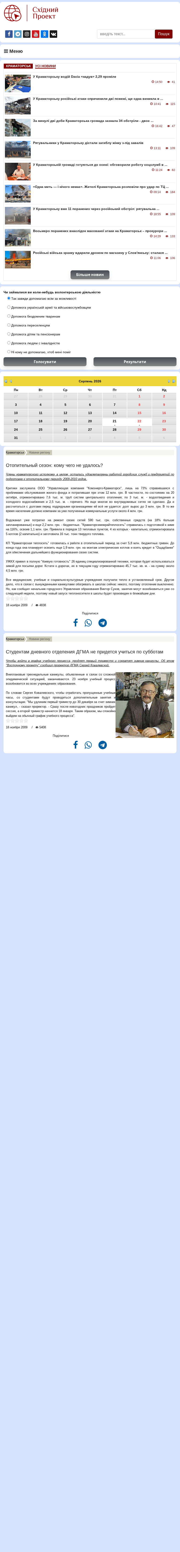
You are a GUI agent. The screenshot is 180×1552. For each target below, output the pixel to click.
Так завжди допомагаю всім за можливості (43, 298)
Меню (15, 51)
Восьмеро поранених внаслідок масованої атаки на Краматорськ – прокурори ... (100, 231)
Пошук (163, 34)
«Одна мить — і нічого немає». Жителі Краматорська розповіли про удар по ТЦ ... (101, 187)
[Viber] (89, 625)
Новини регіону (39, 452)
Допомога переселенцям (30, 325)
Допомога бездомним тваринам (35, 316)
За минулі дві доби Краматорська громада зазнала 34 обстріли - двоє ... (93, 121)
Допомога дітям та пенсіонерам (35, 334)
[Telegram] (103, 625)
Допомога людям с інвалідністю (35, 343)
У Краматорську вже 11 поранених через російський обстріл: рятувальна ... (96, 209)
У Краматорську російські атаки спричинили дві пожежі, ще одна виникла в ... (98, 99)
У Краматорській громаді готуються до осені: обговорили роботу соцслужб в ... (100, 165)
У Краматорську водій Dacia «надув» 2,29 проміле (74, 76)
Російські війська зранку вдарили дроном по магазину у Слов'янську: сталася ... (100, 253)
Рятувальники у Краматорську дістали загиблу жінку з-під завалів (88, 143)
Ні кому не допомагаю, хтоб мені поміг (40, 352)
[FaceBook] (76, 625)
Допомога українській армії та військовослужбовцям (50, 307)
